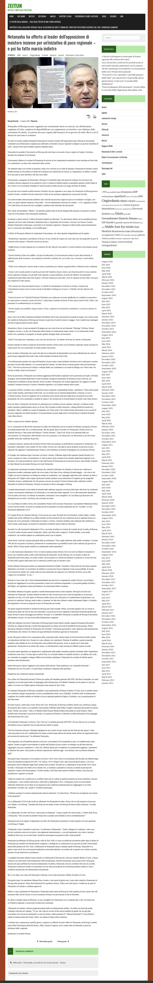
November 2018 (108, 545)
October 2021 (108, 438)
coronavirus (140, 201)
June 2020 (106, 487)
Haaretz (53, 55)
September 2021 (109, 441)
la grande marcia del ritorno (126, 222)
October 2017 (108, 585)
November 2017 (108, 582)
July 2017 (106, 594)
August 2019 (107, 518)
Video (104, 16)
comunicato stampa (109, 118)
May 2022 (106, 417)
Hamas (133, 218)
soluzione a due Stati (75, 55)
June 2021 (106, 451)
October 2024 (108, 328)
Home (11, 16)
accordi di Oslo (113, 192)
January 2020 (107, 503)
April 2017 (106, 603)
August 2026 (107, 261)
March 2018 (107, 570)
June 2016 (106, 634)
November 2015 (108, 655)
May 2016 (106, 637)
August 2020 (107, 481)
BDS (141, 196)
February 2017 (108, 609)
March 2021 (107, 460)
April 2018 (106, 567)
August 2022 (107, 408)
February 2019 (108, 536)
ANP (19, 55)
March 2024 (107, 350)
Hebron (140, 219)
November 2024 (108, 325)
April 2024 (106, 347)
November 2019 (108, 509)
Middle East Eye (115, 227)
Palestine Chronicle (130, 235)
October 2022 (108, 402)
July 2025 (106, 301)
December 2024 (108, 322)
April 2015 (106, 674)
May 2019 (106, 527)
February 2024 (108, 353)
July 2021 (106, 448)
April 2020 (106, 493)
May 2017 (106, 600)
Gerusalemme (110, 218)
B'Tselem (134, 196)
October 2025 (108, 292)
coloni (123, 200)
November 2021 (108, 435)
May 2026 (106, 270)
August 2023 (107, 371)
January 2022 (107, 429)
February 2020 (108, 500)
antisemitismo (108, 196)
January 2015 (107, 683)
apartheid (120, 196)
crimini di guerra (131, 204)
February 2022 (108, 426)
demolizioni (108, 208)
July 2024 (106, 338)
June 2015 (106, 667)
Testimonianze (107, 162)
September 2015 (109, 661)
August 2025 (107, 298)
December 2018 (108, 542)
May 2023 (106, 380)
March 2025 (107, 313)
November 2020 (108, 472)
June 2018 (106, 561)
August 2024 (107, 335)
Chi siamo (21, 16)
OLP (122, 235)
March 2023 (107, 387)
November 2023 (108, 362)
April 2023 (106, 383)
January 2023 (107, 393)
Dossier (113, 16)
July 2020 (106, 484)
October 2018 (108, 548)
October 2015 (108, 658)
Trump (105, 241)
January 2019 (107, 539)
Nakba (128, 231)
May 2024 (106, 344)
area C (25, 55)
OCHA (117, 235)
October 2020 (108, 475)
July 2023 (106, 374)
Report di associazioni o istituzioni (114, 157)
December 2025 (108, 286)
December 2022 (108, 396)
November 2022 (108, 399)
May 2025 (106, 307)
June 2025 (106, 304)
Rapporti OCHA (65, 16)
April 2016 (106, 640)
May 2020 (106, 490)
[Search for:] (122, 37)
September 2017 (109, 588)
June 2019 (106, 524)
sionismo (118, 238)
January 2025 (107, 319)
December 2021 (108, 432)
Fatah (112, 214)
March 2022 (107, 423)
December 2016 (108, 616)
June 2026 (106, 267)
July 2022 (106, 411)
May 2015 (106, 671)
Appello (104, 112)
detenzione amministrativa (123, 209)
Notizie (32, 16)
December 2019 (108, 506)
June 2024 (106, 341)
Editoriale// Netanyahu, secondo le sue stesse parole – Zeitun (39, 962)
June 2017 (106, 597)
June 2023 (106, 377)
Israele (61, 55)
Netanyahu (137, 231)
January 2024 (107, 356)
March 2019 (107, 533)
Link (121, 16)
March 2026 (107, 277)
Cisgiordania (35, 55)
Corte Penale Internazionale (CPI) (112, 205)
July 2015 (106, 664)
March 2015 (107, 677)
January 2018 (107, 576)
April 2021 (106, 457)
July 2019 (106, 521)
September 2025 (109, 295)
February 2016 (108, 646)
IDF (104, 222)
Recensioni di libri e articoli (86, 16)
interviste (105, 135)
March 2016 (107, 643)
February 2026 (108, 280)
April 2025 (106, 310)
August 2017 (107, 591)
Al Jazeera (126, 192)
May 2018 (106, 564)
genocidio (127, 214)
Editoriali (42, 16)
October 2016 (108, 622)
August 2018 (107, 554)
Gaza (119, 213)
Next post (61, 941)
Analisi (53, 16)
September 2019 (109, 515)
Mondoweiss (118, 231)
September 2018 (109, 551)
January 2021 (107, 466)
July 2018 (106, 558)
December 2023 (108, 359)
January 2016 (107, 649)
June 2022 (106, 414)
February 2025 (108, 316)
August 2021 (107, 445)
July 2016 (106, 631)
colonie (45, 55)
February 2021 (108, 463)
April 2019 (106, 530)
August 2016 (107, 628)
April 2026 (106, 274)
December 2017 (108, 579)
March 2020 (107, 496)
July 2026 (106, 264)
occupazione (108, 234)
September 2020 (109, 478)
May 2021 (106, 454)
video (104, 173)
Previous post (45, 941)
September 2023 (109, 368)
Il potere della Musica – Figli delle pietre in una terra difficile (35, 21)
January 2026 (107, 283)
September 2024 (109, 332)
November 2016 (108, 619)
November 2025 (108, 289)
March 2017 (107, 606)
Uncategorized (107, 168)
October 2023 (108, 365)
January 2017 (107, 613)
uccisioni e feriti (116, 242)
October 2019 (108, 512)
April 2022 (106, 420)
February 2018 (108, 573)
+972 (104, 192)
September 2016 (109, 625)
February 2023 (108, 390)
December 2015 (108, 652)
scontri (111, 238)
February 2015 (108, 680)
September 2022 (109, 405)
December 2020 (108, 469)
